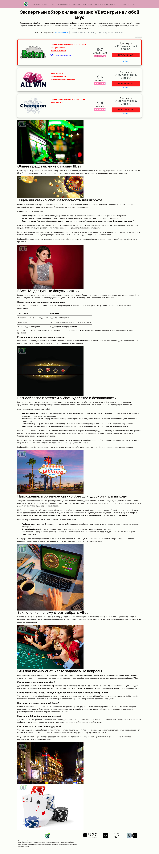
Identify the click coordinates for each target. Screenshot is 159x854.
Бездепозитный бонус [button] (60, 4)
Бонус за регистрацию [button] (82, 4)
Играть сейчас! (125, 55)
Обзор (125, 61)
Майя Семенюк (61, 32)
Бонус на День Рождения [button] (106, 4)
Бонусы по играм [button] (127, 4)
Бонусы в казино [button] (39, 4)
